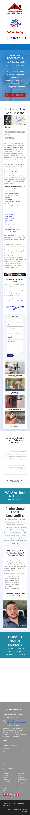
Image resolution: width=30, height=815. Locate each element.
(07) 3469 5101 (15, 37)
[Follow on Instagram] (7, 795)
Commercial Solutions (11, 195)
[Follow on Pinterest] (17, 795)
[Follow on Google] (14, 795)
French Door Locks (10, 208)
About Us (5, 755)
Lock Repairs (8, 220)
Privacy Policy (17, 809)
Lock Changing (9, 216)
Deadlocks (8, 197)
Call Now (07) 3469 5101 (15, 307)
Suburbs (5, 761)
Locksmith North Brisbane (11, 296)
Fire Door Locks (9, 204)
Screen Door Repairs (11, 231)
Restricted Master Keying (12, 229)
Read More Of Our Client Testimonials (15, 481)
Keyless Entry (9, 214)
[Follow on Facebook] (4, 795)
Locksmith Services (15, 95)
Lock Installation (9, 218)
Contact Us (20, 301)
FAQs (4, 752)
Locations (9, 301)
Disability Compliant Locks (12, 201)
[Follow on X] (11, 795)
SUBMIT (10, 355)
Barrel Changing (9, 191)
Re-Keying (8, 227)
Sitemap (10, 809)
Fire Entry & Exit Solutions (12, 206)
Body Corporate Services (12, 193)
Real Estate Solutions (11, 225)
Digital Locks (8, 199)
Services (19, 299)
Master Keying (9, 223)
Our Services (6, 748)
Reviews (5, 764)
